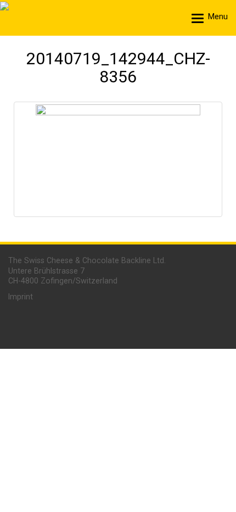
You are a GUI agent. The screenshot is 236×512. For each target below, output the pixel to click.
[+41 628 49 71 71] (85, 323)
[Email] (114, 323)
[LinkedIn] (145, 323)
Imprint (20, 296)
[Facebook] (207, 323)
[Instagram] (176, 323)
